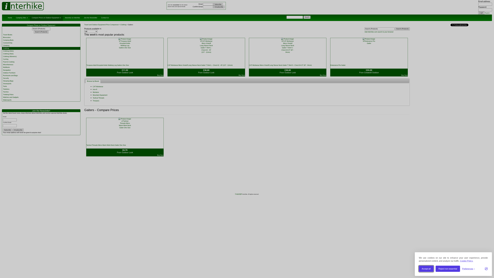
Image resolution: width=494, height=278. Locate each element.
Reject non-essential (447, 268)
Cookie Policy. (466, 261)
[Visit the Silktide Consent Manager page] (486, 268)
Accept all (426, 268)
